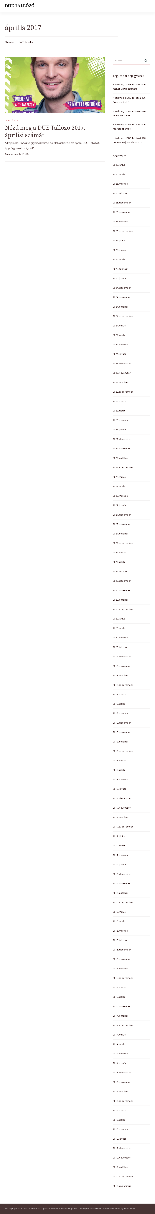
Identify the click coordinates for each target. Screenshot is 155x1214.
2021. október (120, 533)
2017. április (119, 845)
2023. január (119, 429)
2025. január (119, 278)
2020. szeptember (123, 609)
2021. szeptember (123, 543)
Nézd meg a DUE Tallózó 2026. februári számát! (129, 126)
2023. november (121, 373)
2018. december (122, 723)
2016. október (120, 893)
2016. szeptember (123, 902)
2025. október (120, 221)
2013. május (119, 1110)
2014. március (120, 1053)
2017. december (122, 798)
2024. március (120, 344)
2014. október (120, 1016)
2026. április (119, 174)
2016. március (120, 931)
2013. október (120, 1091)
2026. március (120, 184)
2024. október (120, 307)
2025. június (119, 240)
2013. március (120, 1129)
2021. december (122, 515)
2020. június (119, 619)
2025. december (122, 203)
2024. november (121, 297)
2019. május (119, 694)
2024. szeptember (123, 316)
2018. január (119, 789)
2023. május (119, 401)
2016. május (119, 912)
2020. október (120, 600)
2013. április (119, 1120)
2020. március (120, 637)
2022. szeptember (123, 467)
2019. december (122, 656)
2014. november (121, 1006)
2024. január (119, 354)
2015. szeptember (123, 978)
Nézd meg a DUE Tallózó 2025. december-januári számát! (129, 140)
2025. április (119, 259)
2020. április (119, 628)
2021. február (120, 571)
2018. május (119, 760)
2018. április (119, 770)
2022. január (119, 505)
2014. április (119, 1044)
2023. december (122, 363)
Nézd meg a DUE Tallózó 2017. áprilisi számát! (45, 131)
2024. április (119, 335)
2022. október (120, 458)
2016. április (119, 921)
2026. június (119, 165)
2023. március (120, 420)
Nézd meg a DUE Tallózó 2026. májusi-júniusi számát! (129, 86)
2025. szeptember (123, 231)
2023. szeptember (123, 392)
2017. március (120, 855)
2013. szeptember (123, 1101)
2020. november (121, 590)
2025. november (121, 212)
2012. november (121, 1158)
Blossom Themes (101, 1209)
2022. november (121, 448)
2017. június (119, 836)
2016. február (120, 940)
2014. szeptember (123, 1025)
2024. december (122, 288)
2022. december (122, 439)
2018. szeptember (123, 751)
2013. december (122, 1072)
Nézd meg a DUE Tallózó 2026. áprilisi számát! (129, 100)
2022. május (119, 477)
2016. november (121, 883)
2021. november (121, 524)
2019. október (120, 675)
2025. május (119, 250)
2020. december (122, 581)
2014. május (119, 1035)
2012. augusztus (122, 1186)
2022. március (120, 496)
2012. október (120, 1167)
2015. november (121, 959)
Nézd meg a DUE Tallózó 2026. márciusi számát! (129, 113)
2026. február (120, 193)
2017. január (119, 864)
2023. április (119, 411)
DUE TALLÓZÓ (20, 6)
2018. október (120, 742)
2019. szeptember (123, 685)
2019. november (121, 666)
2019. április (119, 704)
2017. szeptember (123, 827)
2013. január (119, 1139)
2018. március (120, 779)
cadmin (9, 154)
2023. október (120, 382)
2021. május (119, 552)
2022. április (119, 486)
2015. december (122, 950)
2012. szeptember (123, 1176)
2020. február (120, 647)
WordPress (129, 1209)
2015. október (120, 968)
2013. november (121, 1082)
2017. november (121, 808)
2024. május (119, 325)
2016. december (122, 874)
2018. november (121, 732)
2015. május (119, 987)
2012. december (122, 1148)
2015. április (119, 997)
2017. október (120, 817)
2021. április (119, 562)
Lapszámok (12, 120)
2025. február (120, 269)
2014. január (119, 1063)
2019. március (120, 713)
